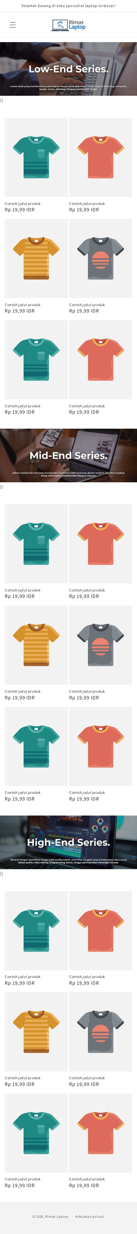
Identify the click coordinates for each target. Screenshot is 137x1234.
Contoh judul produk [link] (22, 203)
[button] (13, 25)
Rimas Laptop (56, 1216)
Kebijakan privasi (90, 1216)
